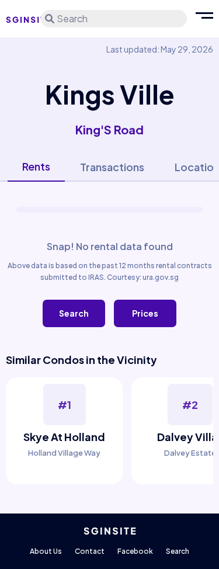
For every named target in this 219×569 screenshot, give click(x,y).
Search (74, 313)
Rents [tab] (36, 166)
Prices (145, 313)
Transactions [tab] (112, 167)
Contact (90, 551)
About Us (46, 551)
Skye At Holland (64, 436)
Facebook (135, 551)
